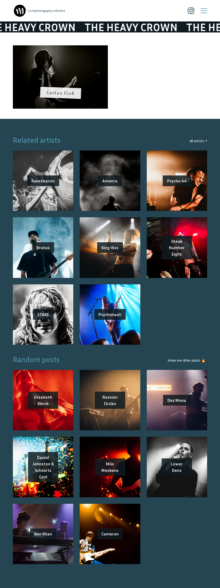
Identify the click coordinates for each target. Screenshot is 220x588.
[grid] (110, 78)
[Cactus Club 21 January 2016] (60, 48)
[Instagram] (191, 11)
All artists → (198, 141)
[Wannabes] (20, 11)
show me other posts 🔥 (187, 360)
